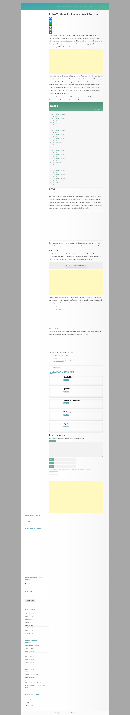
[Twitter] (76, 21)
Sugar (65, 424)
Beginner (55, 367)
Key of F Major (30, 648)
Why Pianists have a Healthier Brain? (35, 680)
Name (51, 459)
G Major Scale (29, 616)
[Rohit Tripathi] (60, 318)
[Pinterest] (76, 26)
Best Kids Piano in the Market (33, 683)
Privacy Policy (29, 705)
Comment (52, 441)
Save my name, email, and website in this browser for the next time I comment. (70, 469)
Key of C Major (30, 656)
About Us (28, 702)
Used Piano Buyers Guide (32, 674)
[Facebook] (76, 18)
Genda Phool (57, 355)
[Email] (76, 29)
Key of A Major (30, 662)
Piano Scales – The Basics (32, 614)
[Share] (76, 32)
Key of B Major (30, 659)
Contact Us (103, 6)
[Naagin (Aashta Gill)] (55, 403)
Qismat (55, 358)
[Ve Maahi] (55, 415)
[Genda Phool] (55, 380)
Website (51, 466)
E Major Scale (29, 622)
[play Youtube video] (76, 225)
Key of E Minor (30, 651)
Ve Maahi (67, 412)
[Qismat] (55, 392)
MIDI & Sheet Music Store (69, 6)
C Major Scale (29, 628)
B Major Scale (29, 630)
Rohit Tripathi (53, 328)
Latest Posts (57, 309)
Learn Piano (83, 6)
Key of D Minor (30, 654)
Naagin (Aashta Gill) (59, 361)
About (55, 307)
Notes (59, 367)
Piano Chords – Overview (32, 645)
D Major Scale (29, 625)
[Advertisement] (76, 61)
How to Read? (93, 6)
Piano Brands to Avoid (31, 677)
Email (52, 463)
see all (70, 352)
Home (58, 6)
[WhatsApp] (76, 24)
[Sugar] (55, 426)
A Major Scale (29, 633)
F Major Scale (29, 619)
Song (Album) (29, 591)
